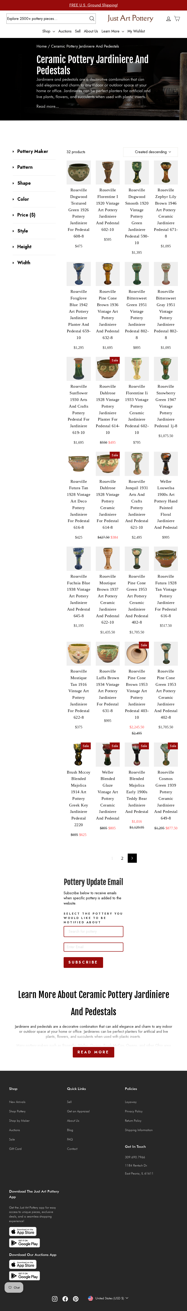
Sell (78, 31)
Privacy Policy (134, 1111)
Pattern (25, 167)
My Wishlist (136, 31)
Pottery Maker (32, 151)
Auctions (65, 31)
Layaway (131, 1102)
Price (26, 215)
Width (23, 263)
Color (23, 199)
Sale (12, 1139)
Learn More (111, 31)
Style (22, 231)
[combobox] (93, 931)
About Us (91, 31)
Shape (24, 183)
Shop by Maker (19, 1120)
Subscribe (83, 962)
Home (41, 46)
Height (24, 247)
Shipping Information (139, 1130)
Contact (72, 1149)
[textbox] (90, 931)
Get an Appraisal (78, 1111)
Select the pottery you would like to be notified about (93, 917)
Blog (70, 1130)
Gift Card (15, 1149)
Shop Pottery (17, 1111)
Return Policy (133, 1120)
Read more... (47, 106)
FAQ (70, 1139)
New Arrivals (17, 1102)
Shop (47, 31)
